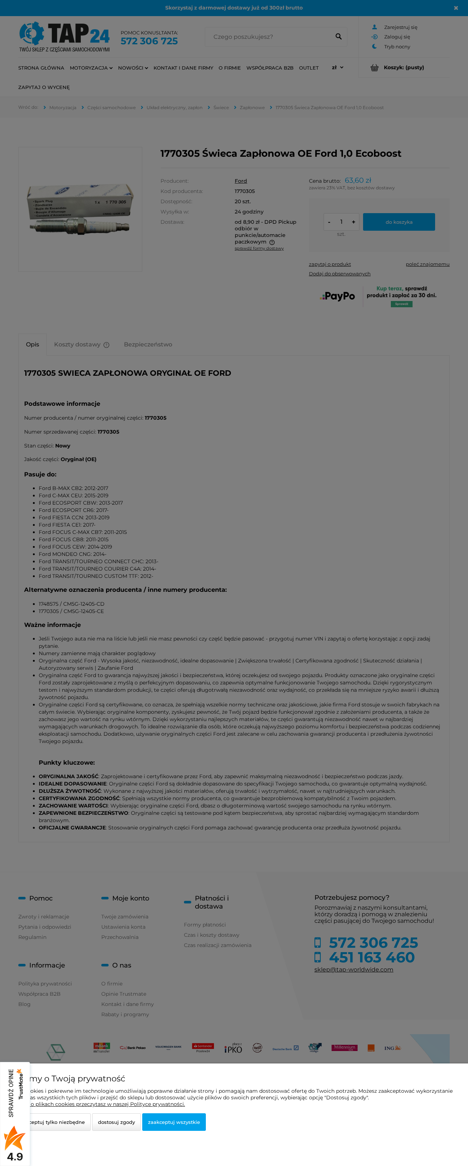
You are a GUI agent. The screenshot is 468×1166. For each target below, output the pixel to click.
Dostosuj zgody (116, 1122)
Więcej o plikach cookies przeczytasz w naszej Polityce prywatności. (98, 1104)
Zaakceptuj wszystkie (174, 1122)
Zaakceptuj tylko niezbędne (51, 1122)
